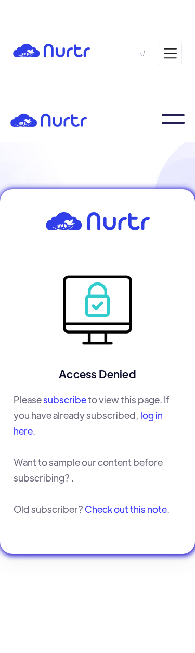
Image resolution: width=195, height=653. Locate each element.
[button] (87, 23)
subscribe (64, 399)
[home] (51, 49)
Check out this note (126, 509)
